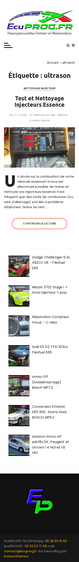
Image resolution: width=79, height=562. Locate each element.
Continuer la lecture (39, 223)
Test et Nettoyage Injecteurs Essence (39, 101)
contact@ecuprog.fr (20, 551)
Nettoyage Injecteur (40, 88)
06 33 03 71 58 (36, 546)
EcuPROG (44, 120)
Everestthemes (16, 556)
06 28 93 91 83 (56, 541)
